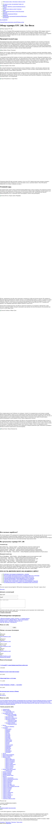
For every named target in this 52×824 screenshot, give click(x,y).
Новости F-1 (8, 758)
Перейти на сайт (7, 636)
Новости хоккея (9, 768)
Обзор (1, 636)
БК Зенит (7, 742)
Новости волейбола (9, 761)
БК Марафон (8, 746)
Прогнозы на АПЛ (12, 720)
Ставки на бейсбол (7, 782)
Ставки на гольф (6, 790)
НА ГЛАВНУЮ (3, 19)
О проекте (2, 822)
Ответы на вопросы (7, 771)
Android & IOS (6, 709)
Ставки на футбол (7, 796)
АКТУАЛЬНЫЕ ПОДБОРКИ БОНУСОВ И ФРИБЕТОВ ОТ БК (19, 577)
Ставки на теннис (7, 793)
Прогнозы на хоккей (10, 722)
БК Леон (7, 743)
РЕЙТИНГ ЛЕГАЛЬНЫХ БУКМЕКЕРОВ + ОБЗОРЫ (16, 574)
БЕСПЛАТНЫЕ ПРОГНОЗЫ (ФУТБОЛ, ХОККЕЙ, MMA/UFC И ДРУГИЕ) (21, 575)
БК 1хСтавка (8, 729)
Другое (4, 753)
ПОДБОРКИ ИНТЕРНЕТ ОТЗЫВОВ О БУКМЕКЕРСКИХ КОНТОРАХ (21, 582)
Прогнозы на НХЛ (12, 724)
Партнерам (8, 822)
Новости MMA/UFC (10, 759)
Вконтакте (8, 823)
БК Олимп (7, 749)
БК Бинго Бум (8, 740)
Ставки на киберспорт (8, 792)
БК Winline (7, 737)
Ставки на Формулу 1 (8, 794)
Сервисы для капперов (8, 777)
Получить (2, 589)
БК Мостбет (8, 748)
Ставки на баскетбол (7, 781)
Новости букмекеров (7, 755)
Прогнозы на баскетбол (10, 714)
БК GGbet (7, 733)
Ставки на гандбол (7, 788)
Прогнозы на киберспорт (11, 718)
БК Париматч (8, 750)
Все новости (3, 695)
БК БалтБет (8, 738)
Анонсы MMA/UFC (10, 711)
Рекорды (5, 776)
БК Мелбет (7, 747)
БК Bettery (7, 731)
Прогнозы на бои (9, 716)
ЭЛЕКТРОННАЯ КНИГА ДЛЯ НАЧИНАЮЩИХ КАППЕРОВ (19, 579)
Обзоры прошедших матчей (9, 769)
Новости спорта (6, 757)
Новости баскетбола (10, 760)
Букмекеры (5, 727)
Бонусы (4, 725)
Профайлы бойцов (7, 774)
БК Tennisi (7, 736)
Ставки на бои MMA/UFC (9, 785)
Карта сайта (19, 822)
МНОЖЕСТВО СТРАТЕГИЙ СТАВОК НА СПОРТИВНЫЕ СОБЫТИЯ (21, 581)
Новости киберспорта (10, 764)
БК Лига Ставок (9, 744)
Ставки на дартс (6, 791)
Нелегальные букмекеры (8, 754)
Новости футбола (9, 766)
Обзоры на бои (8, 770)
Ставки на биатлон (7, 783)
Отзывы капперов (7, 772)
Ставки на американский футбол (10, 779)
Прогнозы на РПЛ (12, 721)
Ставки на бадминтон (8, 780)
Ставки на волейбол (7, 787)
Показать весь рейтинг (5, 657)
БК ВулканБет (8, 741)
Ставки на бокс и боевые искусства (11, 786)
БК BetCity (7, 730)
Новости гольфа (9, 763)
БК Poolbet (7, 735)
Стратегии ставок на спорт (9, 798)
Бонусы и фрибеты (9, 726)
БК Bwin (7, 732)
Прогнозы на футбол (10, 719)
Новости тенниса (9, 765)
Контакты (13, 822)
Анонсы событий (7, 710)
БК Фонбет (8, 752)
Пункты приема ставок (8, 775)
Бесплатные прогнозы (8, 713)
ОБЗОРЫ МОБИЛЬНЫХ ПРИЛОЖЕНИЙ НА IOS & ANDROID (19, 578)
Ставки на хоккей (7, 797)
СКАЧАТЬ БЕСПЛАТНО (8, 808)
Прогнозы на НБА (12, 715)
